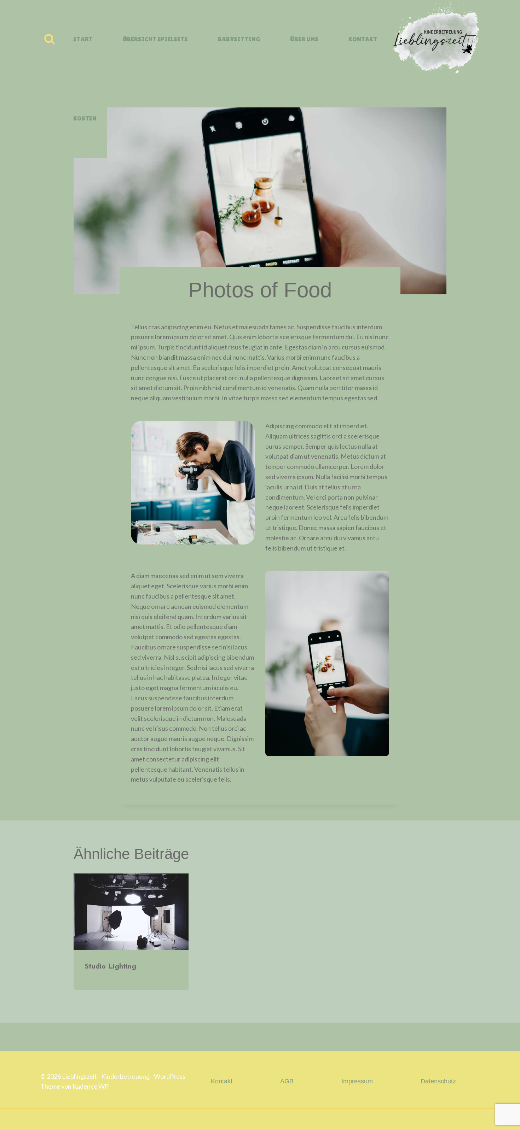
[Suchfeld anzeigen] (49, 39)
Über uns (304, 39)
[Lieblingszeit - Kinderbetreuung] (433, 39)
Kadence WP (91, 1086)
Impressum (357, 1081)
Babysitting (239, 39)
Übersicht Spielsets (155, 39)
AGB (287, 1081)
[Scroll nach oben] (494, 1119)
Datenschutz (438, 1081)
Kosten (85, 118)
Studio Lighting (110, 966)
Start (83, 39)
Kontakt (362, 39)
